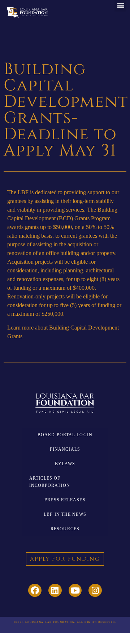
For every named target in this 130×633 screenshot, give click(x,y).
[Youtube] (75, 590)
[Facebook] (35, 590)
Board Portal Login (65, 434)
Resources (65, 528)
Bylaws (65, 463)
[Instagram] (95, 590)
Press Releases (64, 499)
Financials (65, 449)
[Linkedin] (55, 590)
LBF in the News (65, 514)
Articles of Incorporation (49, 482)
